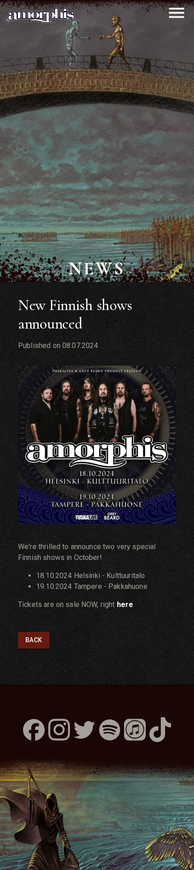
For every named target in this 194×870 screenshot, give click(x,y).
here (125, 604)
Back (33, 640)
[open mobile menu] (176, 13)
